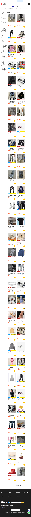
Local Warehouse (4, 8)
